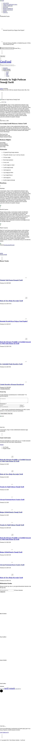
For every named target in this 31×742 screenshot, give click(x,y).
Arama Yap (16, 48)
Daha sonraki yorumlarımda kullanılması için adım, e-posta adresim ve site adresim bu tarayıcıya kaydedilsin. (15, 410)
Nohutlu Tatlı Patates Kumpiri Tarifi (11, 280)
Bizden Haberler (8, 8)
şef (20, 688)
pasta (7, 73)
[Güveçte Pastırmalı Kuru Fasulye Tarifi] (6, 496)
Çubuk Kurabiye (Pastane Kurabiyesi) (12, 384)
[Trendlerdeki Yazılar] (0, 15)
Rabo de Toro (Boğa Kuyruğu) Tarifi (11, 301)
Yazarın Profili (3, 254)
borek (7, 72)
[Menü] (0, 59)
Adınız (22, 405)
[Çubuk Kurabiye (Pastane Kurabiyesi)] (13, 381)
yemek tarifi (17, 688)
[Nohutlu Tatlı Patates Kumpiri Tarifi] (13, 277)
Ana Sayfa (6, 3)
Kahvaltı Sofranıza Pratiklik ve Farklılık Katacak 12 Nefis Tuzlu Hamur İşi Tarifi (15, 342)
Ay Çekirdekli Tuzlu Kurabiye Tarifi (11, 364)
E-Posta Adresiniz (18, 590)
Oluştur (2, 444)
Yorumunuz (3, 403)
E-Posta (22, 406)
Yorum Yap (3, 391)
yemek (7, 76)
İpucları (5, 7)
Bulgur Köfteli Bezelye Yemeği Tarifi (11, 512)
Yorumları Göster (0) (5, 388)
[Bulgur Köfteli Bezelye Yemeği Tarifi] (6, 509)
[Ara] (20, 48)
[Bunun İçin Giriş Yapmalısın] (0, 102)
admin (1, 88)
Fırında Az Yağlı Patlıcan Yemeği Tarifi (12, 487)
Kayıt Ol (6, 732)
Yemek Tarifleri (7, 5)
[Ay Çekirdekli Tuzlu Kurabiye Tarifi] (13, 361)
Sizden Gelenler (8, 9)
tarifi (7, 74)
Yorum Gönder (4, 413)
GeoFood (5, 61)
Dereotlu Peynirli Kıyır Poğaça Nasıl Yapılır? (14, 321)
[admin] (3, 252)
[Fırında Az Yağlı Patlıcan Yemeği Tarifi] (6, 484)
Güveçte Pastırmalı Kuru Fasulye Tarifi (12, 499)
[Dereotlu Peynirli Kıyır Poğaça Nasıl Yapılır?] (13, 318)
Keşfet (5, 11)
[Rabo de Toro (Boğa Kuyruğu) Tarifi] (13, 297)
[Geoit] (2, 0)
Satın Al (5, 12)
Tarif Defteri (10, 4)
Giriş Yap (3, 56)
